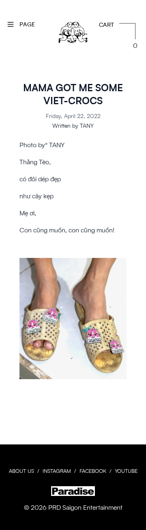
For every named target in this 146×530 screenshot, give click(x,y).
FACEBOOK (92, 471)
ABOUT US (21, 471)
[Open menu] (10, 24)
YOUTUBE (126, 471)
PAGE (27, 24)
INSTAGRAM (57, 471)
